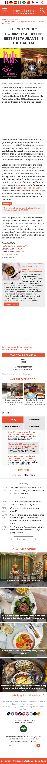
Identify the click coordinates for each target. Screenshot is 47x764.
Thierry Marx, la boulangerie (28, 188)
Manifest (6, 706)
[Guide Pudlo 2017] (23, 63)
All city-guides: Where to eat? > (29, 695)
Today (12, 419)
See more (22, 539)
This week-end (12, 426)
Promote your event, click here (15, 349)
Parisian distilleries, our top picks (23, 581)
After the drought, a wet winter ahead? (24, 509)
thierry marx (12, 374)
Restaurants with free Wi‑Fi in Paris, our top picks (23, 652)
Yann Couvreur (24, 374)
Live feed (16, 474)
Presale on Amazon (11, 254)
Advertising (7, 702)
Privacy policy (32, 706)
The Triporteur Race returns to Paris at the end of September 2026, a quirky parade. (27, 530)
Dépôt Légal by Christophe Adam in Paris (13, 402)
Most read (29, 474)
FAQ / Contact (28, 704)
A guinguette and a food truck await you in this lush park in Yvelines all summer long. (21, 458)
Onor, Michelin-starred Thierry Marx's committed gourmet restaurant (21, 434)
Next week (34, 426)
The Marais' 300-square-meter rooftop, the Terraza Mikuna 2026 (23, 445)
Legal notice (18, 706)
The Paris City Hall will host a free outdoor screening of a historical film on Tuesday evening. (27, 490)
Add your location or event (26, 702)
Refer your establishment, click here (17, 347)
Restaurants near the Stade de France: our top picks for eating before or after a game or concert (23, 688)
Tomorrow (34, 419)
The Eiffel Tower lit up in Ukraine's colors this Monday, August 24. (25, 503)
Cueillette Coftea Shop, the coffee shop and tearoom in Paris (34, 402)
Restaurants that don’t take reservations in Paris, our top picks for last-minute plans (23, 617)
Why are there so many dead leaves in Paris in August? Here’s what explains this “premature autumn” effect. (27, 519)
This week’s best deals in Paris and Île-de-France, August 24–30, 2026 (22, 209)
